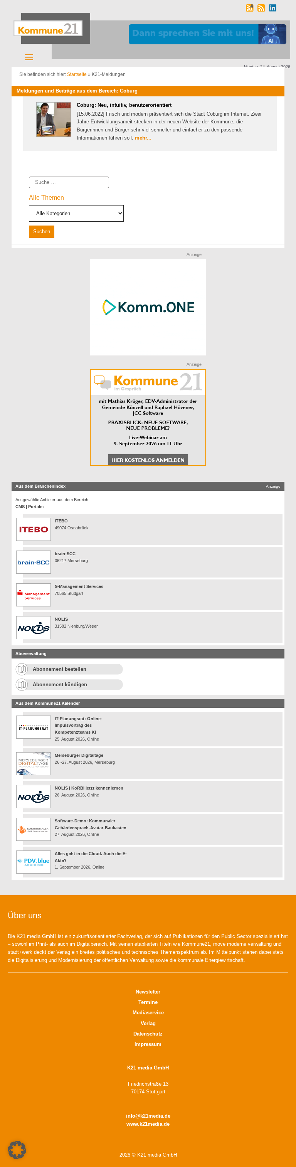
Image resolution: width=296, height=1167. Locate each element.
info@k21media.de (148, 1116)
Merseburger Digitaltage (79, 755)
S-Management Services (79, 586)
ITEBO (61, 521)
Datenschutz (148, 1034)
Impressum (148, 1044)
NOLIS (61, 619)
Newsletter (148, 992)
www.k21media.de (148, 1124)
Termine (148, 1002)
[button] (17, 1150)
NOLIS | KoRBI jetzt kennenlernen (89, 788)
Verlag (148, 1023)
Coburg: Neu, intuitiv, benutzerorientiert (124, 105)
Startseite (77, 74)
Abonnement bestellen (59, 669)
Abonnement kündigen (60, 684)
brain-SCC (65, 553)
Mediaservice (148, 1012)
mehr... (143, 138)
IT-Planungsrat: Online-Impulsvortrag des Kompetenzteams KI (78, 725)
